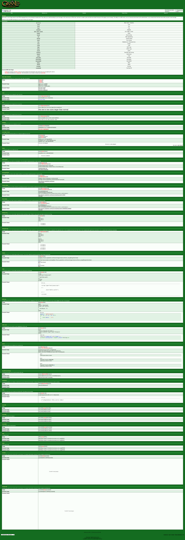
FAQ (10, 10)
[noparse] (38, 52)
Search (165, 13)
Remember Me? (180, 10)
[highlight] (38, 29)
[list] (38, 42)
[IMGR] (38, 64)
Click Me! (40, 196)
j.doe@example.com (43, 168)
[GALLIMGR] (38, 61)
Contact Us (166, 534)
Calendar (84, 13)
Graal (170, 534)
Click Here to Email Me (43, 169)
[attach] (38, 54)
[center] (41, 31)
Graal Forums (6, 10)
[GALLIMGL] (38, 59)
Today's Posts (124, 13)
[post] (38, 40)
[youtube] (38, 66)
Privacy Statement (178, 534)
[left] (35, 31)
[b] (36, 22)
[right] (38, 31)
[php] (38, 47)
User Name (167, 10)
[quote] (38, 50)
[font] (38, 28)
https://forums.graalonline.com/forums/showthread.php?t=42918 (52, 195)
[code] (38, 45)
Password (167, 11)
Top (183, 534)
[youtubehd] (38, 68)
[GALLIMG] (38, 57)
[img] (38, 43)
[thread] (38, 38)
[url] (38, 36)
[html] (38, 48)
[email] (38, 35)
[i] (38, 22)
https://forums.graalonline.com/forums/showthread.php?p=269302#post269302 (55, 208)
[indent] (38, 33)
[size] (38, 26)
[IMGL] (38, 62)
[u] (39, 22)
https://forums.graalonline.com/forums (46, 181)
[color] (38, 24)
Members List (44, 13)
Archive (172, 534)
